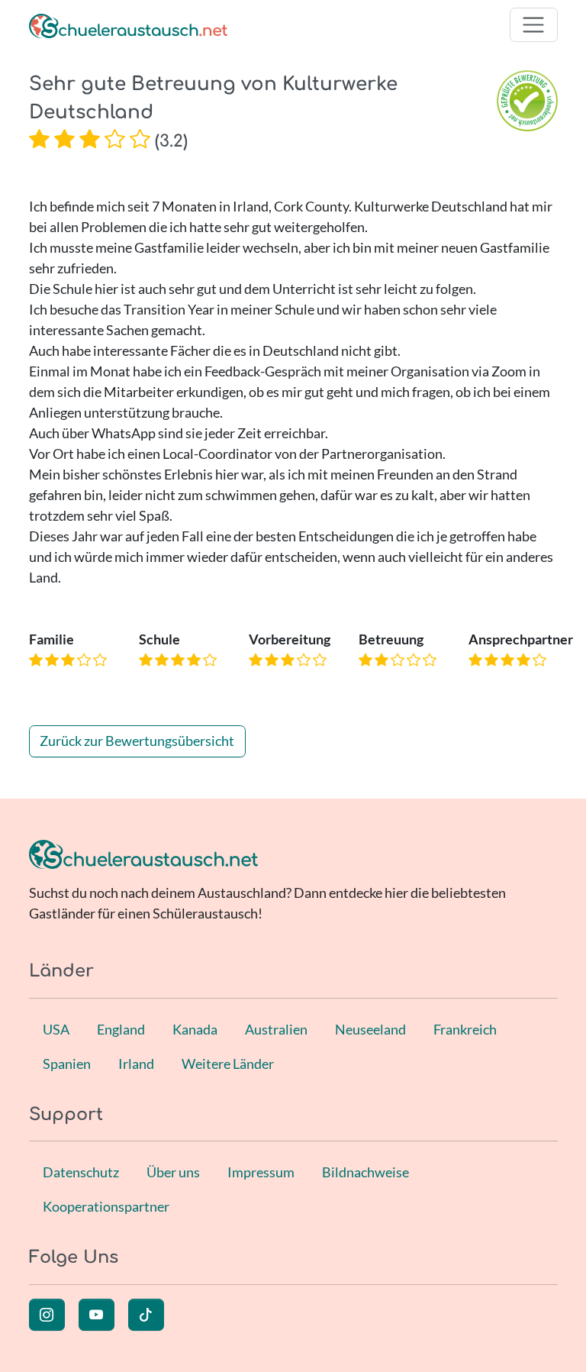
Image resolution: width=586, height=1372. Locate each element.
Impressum (261, 1172)
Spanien (67, 1063)
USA (56, 1029)
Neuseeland (370, 1029)
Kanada (194, 1029)
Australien (276, 1029)
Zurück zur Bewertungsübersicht (137, 740)
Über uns (173, 1172)
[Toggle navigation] (534, 25)
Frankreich (465, 1029)
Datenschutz (81, 1172)
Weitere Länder (228, 1063)
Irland (136, 1063)
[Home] (128, 25)
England (121, 1029)
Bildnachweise (365, 1172)
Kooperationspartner (106, 1206)
